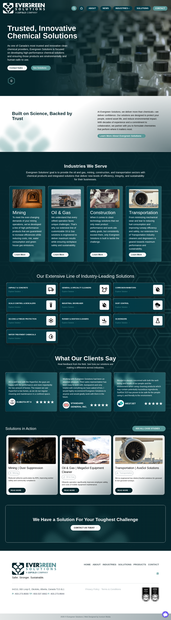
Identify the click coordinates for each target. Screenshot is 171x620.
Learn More (20, 255)
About (92, 8)
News (106, 8)
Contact (160, 8)
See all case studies (148, 428)
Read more (16, 490)
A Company (26, 13)
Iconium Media (105, 617)
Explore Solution (15, 291)
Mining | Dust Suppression (25, 468)
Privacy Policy (92, 589)
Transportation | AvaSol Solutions (137, 468)
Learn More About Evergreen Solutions (120, 136)
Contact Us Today (84, 528)
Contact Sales (16, 68)
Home (87, 564)
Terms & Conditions (111, 589)
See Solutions (39, 68)
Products (139, 564)
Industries (122, 8)
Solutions (142, 8)
